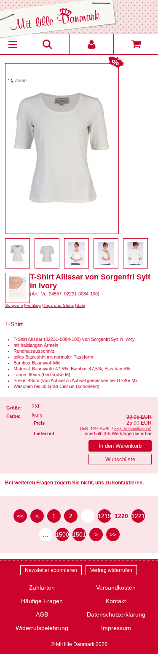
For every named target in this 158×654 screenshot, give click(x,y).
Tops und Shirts (58, 305)
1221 (138, 516)
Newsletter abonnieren (51, 570)
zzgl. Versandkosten (132, 429)
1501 (79, 534)
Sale (80, 305)
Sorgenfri (14, 305)
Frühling (33, 305)
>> (113, 534)
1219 (104, 516)
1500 (62, 534)
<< (20, 516)
